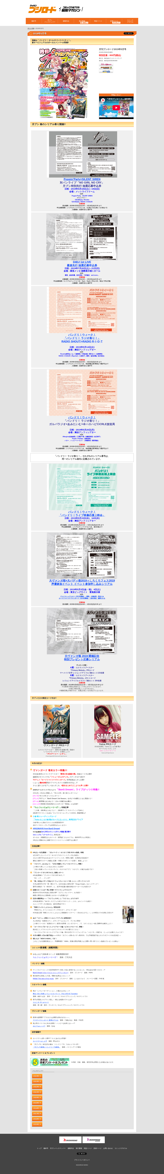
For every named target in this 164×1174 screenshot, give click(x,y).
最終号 (33, 21)
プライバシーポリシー (82, 1160)
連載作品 (66, 21)
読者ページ (97, 1148)
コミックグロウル (130, 21)
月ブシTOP (31, 28)
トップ (39, 1148)
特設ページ (98, 21)
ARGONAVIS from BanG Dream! (46, 829)
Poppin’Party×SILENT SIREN (82, 179)
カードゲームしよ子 (40, 1041)
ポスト (81, 1154)
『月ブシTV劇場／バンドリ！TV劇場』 (46, 1047)
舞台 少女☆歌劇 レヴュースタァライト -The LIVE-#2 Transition (55, 994)
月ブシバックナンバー (49, 21)
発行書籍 (82, 21)
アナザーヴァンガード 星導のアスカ (45, 1020)
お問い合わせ (108, 1148)
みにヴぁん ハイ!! (39, 1026)
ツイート (128, 33)
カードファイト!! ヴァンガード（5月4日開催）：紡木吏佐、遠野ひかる (82, 598)
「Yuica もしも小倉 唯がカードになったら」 (51, 819)
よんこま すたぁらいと (41, 1002)
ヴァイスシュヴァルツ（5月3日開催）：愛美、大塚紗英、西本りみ (82, 596)
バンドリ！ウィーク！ (82, 417)
